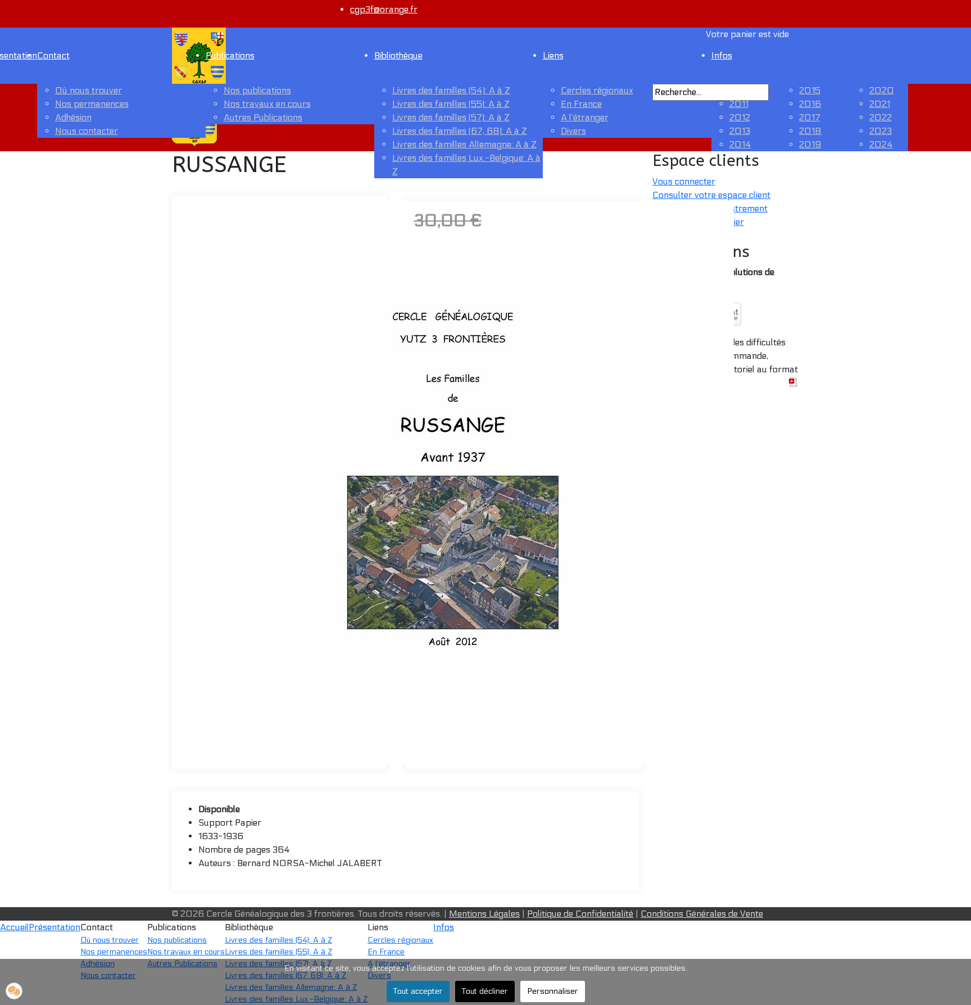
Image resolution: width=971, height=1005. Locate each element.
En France (581, 103)
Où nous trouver (88, 90)
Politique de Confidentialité (580, 913)
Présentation (54, 927)
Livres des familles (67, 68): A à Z (459, 130)
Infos (443, 927)
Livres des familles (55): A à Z (451, 103)
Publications (230, 55)
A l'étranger (585, 117)
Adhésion (73, 117)
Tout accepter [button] (418, 991)
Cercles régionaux (597, 90)
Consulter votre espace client (711, 195)
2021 (879, 103)
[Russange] (453, 481)
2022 (880, 117)
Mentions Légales (484, 913)
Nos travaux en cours (267, 103)
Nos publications (257, 90)
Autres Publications (263, 117)
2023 (880, 130)
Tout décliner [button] (485, 991)
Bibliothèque (398, 55)
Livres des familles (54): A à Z (451, 90)
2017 (809, 117)
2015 (809, 90)
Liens (553, 55)
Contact (53, 55)
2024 (881, 144)
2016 (810, 103)
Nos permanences (92, 103)
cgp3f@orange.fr (384, 9)
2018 (810, 130)
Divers (573, 130)
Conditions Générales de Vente (702, 913)
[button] (14, 991)
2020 (881, 90)
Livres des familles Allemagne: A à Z (464, 144)
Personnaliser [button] (552, 991)
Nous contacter (86, 130)
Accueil (14, 927)
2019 (810, 144)
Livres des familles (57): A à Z (451, 117)
